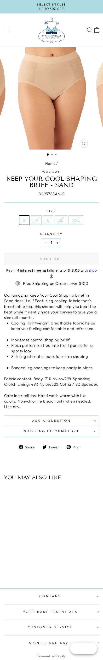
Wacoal (51, 172)
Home (50, 163)
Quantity (51, 234)
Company (50, 596)
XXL (76, 220)
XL (60, 220)
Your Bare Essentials (50, 612)
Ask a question (51, 420)
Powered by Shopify (51, 656)
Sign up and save (50, 643)
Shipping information (51, 431)
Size (51, 211)
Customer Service (50, 627)
